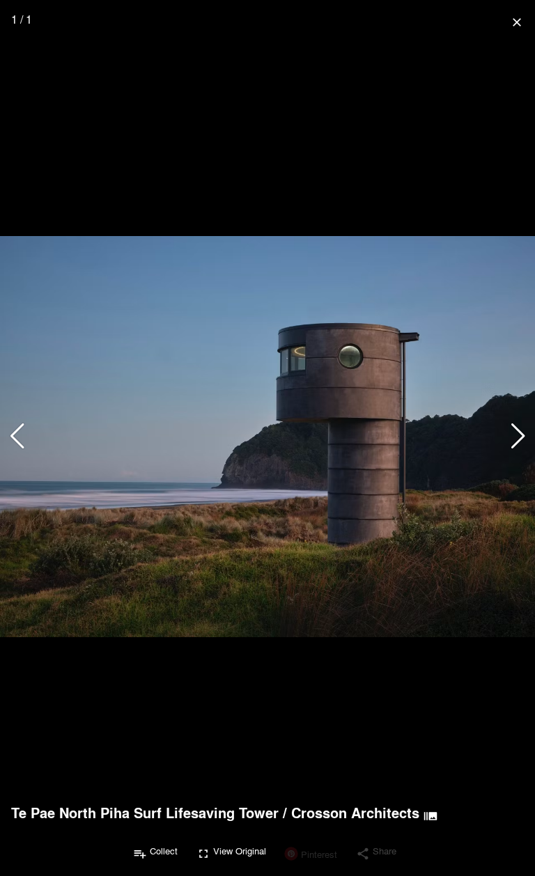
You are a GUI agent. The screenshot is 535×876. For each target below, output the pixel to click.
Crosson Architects (355, 812)
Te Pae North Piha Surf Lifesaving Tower (145, 812)
